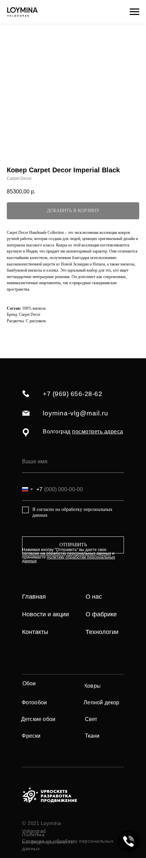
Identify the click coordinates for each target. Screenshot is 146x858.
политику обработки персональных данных (68, 559)
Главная (34, 596)
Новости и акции (45, 614)
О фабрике (101, 614)
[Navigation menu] (134, 11)
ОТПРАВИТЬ (73, 544)
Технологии (102, 632)
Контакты (35, 632)
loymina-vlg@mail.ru (75, 413)
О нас (94, 596)
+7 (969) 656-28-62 (72, 393)
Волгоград (83, 431)
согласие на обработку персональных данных (66, 553)
